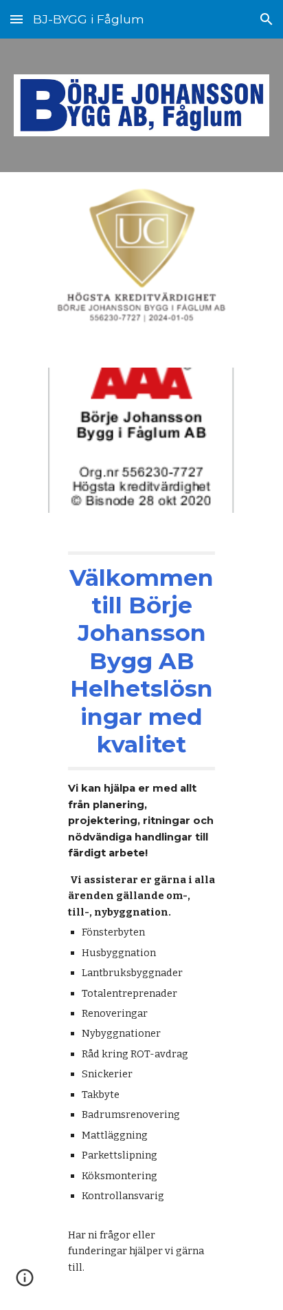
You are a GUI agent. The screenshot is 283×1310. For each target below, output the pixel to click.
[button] (16, 19)
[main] (141, 919)
